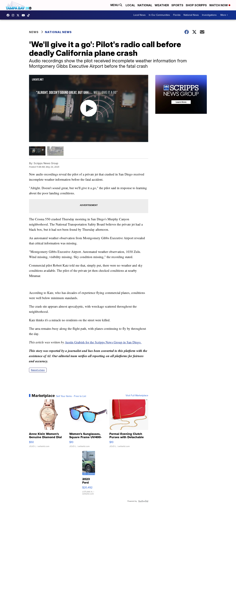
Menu (114, 5)
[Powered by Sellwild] (143, 501)
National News (191, 15)
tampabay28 (19, 15)
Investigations (209, 15)
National (145, 5)
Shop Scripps (196, 5)
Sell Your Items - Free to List (71, 396)
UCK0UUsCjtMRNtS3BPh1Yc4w (24, 15)
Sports (177, 5)
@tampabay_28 (29, 15)
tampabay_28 (14, 15)
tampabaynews (9, 15)
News (34, 32)
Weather (162, 5)
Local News (139, 15)
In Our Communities (159, 15)
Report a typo (38, 370)
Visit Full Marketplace (137, 395)
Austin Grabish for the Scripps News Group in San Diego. (103, 342)
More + (224, 15)
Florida (176, 15)
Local (130, 5)
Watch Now (219, 5)
